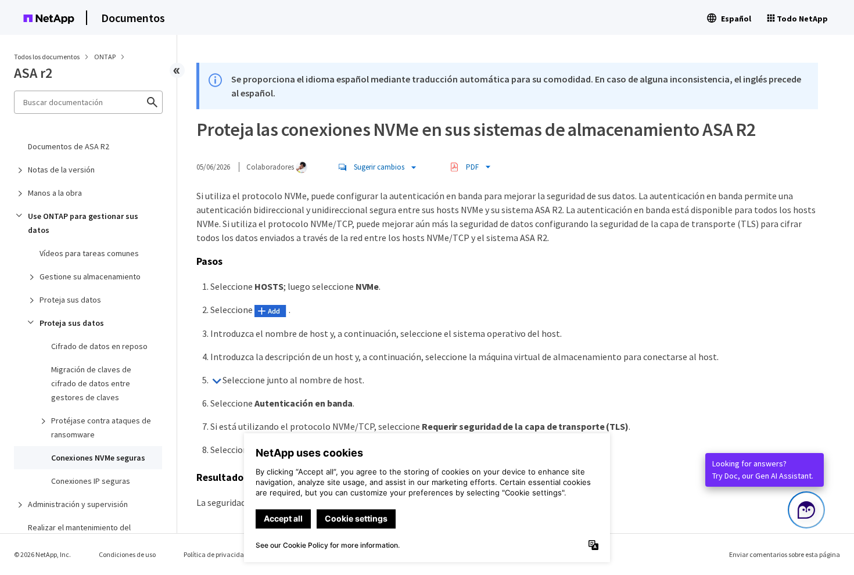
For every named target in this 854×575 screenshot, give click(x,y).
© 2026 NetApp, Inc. (42, 554)
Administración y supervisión (78, 504)
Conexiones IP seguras (90, 481)
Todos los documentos (47, 56)
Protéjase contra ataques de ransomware (101, 427)
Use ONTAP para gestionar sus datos (83, 223)
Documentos (133, 17)
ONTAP (105, 56)
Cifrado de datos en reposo (99, 346)
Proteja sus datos (70, 299)
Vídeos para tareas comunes (89, 253)
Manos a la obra (55, 193)
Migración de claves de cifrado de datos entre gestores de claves (91, 383)
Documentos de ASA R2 (68, 146)
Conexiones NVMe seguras (98, 457)
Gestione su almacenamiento (90, 276)
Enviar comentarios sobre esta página (784, 554)
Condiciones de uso (127, 554)
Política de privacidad (216, 554)
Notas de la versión (61, 169)
